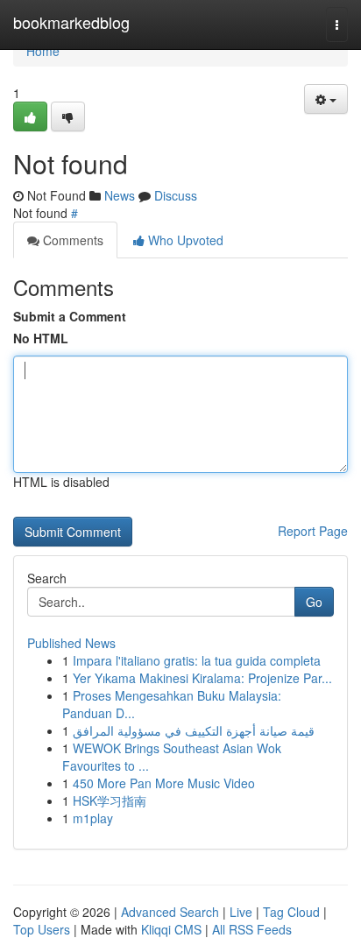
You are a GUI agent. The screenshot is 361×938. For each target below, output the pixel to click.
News (119, 195)
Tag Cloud (291, 911)
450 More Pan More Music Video (164, 783)
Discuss (175, 195)
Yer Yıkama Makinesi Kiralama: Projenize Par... (202, 678)
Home (43, 51)
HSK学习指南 (109, 800)
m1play (93, 818)
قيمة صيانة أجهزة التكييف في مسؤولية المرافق (194, 730)
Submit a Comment (69, 316)
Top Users (41, 929)
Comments (71, 240)
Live (241, 911)
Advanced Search (170, 911)
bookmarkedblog (71, 22)
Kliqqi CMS (171, 929)
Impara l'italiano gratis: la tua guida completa (197, 660)
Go (314, 601)
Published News (71, 643)
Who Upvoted (184, 240)
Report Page (313, 531)
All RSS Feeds (252, 929)
